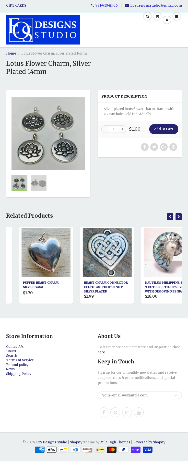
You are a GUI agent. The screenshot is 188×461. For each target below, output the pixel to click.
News (10, 369)
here (101, 352)
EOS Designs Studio (51, 442)
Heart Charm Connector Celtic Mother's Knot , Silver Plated (93, 287)
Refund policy (17, 365)
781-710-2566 (106, 5)
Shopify (76, 442)
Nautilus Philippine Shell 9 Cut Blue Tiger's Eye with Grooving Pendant (154, 287)
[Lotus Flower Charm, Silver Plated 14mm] (48, 133)
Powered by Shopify (149, 442)
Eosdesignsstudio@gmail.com (156, 5)
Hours (11, 351)
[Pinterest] (115, 412)
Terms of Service (20, 360)
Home (11, 53)
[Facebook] (103, 412)
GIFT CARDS (16, 5)
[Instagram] (127, 412)
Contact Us (15, 347)
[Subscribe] (175, 395)
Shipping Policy (18, 374)
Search (11, 356)
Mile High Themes (115, 442)
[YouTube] (139, 412)
